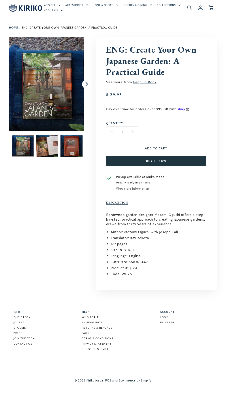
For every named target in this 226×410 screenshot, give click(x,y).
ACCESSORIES (74, 5)
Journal (19, 322)
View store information (132, 188)
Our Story (21, 317)
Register (167, 322)
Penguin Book (145, 82)
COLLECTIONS (166, 5)
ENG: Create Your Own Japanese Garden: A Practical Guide (69, 27)
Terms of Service (95, 349)
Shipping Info (92, 322)
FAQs (85, 333)
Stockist (20, 327)
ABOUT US (51, 10)
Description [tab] (117, 202)
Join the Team (24, 338)
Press (17, 333)
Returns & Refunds (97, 327)
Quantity (114, 123)
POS (108, 380)
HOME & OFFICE (103, 5)
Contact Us (22, 343)
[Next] (86, 84)
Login (164, 317)
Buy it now (156, 161)
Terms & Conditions (97, 338)
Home (13, 27)
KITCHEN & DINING (135, 5)
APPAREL (50, 5)
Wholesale (90, 317)
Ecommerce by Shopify (135, 380)
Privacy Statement (96, 343)
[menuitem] (52, 5)
